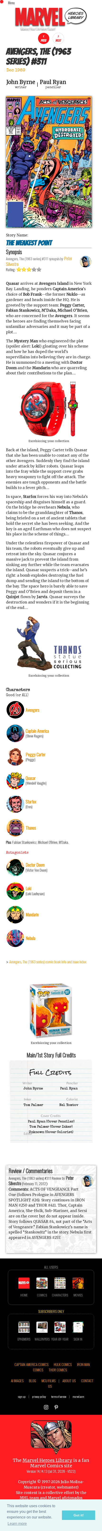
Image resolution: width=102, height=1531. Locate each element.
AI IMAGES (17, 1380)
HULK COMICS (63, 1364)
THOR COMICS (58, 1369)
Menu (11, 2)
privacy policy (39, 1396)
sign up (22, 1396)
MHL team (29, 1498)
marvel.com (78, 1396)
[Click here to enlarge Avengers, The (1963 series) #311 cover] (49, 226)
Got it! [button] (79, 1515)
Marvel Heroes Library (47, 1460)
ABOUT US (69, 1380)
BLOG (32, 1380)
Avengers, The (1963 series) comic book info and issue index (47, 961)
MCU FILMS (49, 1380)
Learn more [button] (17, 1524)
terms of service (58, 1396)
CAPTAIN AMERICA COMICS (31, 1364)
